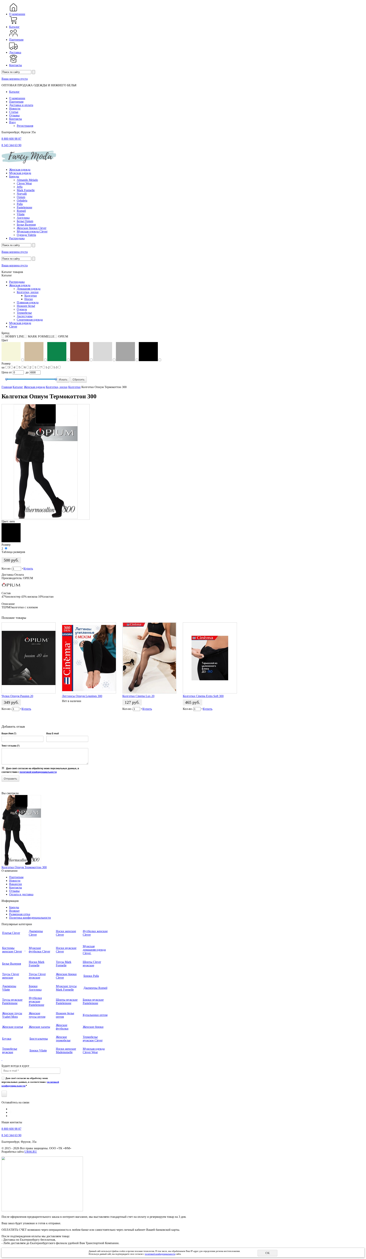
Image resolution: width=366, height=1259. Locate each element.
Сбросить (78, 379)
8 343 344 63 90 (11, 145)
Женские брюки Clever (31, 228)
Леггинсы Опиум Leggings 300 (82, 696)
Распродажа (17, 238)
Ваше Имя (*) (9, 733)
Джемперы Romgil (95, 987)
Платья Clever (11, 933)
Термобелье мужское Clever (93, 1038)
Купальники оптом (95, 1015)
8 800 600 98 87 (11, 138)
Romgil (21, 210)
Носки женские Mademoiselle (66, 1050)
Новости (14, 108)
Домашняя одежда (28, 288)
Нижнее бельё (26, 305)
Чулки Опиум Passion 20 (17, 696)
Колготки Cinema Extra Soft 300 (203, 696)
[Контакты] (13, 61)
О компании (17, 14)
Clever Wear (24, 183)
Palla (20, 204)
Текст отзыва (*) (10, 745)
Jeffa (19, 186)
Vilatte (21, 214)
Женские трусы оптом (37, 1015)
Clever (13, 326)
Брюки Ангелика (35, 988)
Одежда (22, 309)
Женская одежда (19, 169)
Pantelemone (24, 207)
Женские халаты (39, 1026)
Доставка (15, 52)
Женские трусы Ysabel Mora (12, 1015)
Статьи (13, 112)
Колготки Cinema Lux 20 (138, 696)
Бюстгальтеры (39, 1038)
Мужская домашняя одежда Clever (94, 950)
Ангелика (23, 217)
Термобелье (24, 312)
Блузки (6, 1038)
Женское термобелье (63, 1038)
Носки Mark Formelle (36, 963)
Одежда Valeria (26, 234)
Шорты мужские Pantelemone (67, 1001)
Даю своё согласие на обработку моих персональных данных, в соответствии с (30, 1082)
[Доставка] (13, 49)
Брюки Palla (91, 975)
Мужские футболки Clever (39, 949)
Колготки (30, 295)
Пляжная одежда (28, 302)
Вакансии (15, 884)
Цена (5, 372)
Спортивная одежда (30, 319)
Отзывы (14, 115)
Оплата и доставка (21, 894)
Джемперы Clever (36, 933)
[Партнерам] (13, 36)
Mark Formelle (26, 190)
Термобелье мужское (9, 1050)
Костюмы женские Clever (12, 949)
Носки (28, 299)
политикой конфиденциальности (38, 772)
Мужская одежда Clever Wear (94, 1050)
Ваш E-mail (52, 733)
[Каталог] (13, 23)
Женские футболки (62, 1026)
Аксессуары (24, 316)
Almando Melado (27, 180)
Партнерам (16, 39)
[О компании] (13, 10)
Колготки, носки (28, 292)
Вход (12, 122)
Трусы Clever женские (10, 975)
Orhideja (22, 200)
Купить (28, 568)
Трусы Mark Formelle (63, 963)
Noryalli (22, 193)
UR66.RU (30, 1151)
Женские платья (12, 1026)
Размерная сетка (19, 914)
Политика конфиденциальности (30, 917)
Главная (7, 387)
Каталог (14, 26)
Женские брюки (93, 1026)
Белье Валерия (26, 224)
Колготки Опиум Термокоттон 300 (24, 867)
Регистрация (25, 125)
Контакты (15, 65)
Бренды (14, 176)
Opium (21, 197)
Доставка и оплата (21, 105)
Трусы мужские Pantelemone (12, 1001)
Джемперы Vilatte (9, 988)
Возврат (14, 910)
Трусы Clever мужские (37, 975)
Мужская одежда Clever (32, 231)
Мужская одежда (20, 173)
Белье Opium (25, 221)
